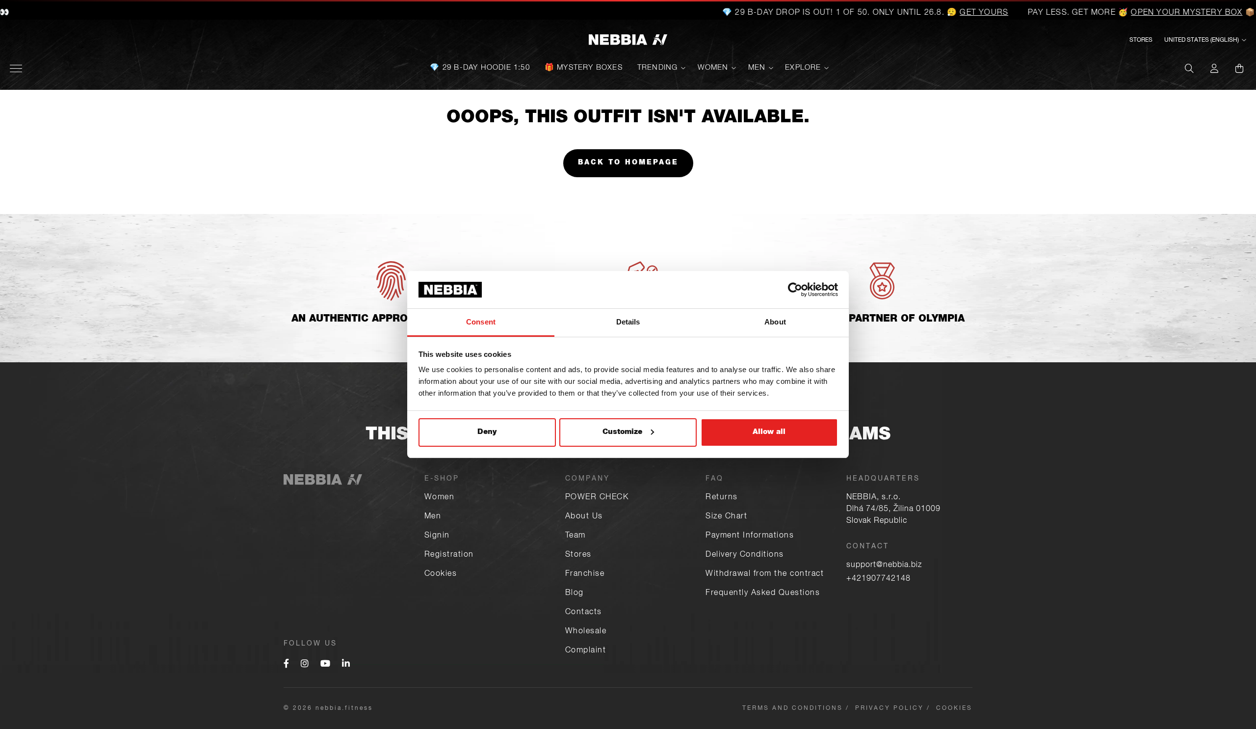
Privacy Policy (889, 708)
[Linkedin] (346, 664)
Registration (449, 555)
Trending (657, 68)
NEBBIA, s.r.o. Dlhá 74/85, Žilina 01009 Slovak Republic (893, 509)
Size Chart (726, 517)
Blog (574, 593)
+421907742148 (878, 579)
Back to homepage (628, 163)
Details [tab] (628, 322)
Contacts (583, 613)
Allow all (769, 432)
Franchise (585, 574)
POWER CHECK (597, 498)
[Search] (1189, 68)
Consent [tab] (481, 322)
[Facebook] (286, 664)
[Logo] (628, 40)
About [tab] (775, 322)
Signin (437, 536)
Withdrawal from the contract (765, 574)
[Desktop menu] (16, 68)
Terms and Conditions (792, 708)
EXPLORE (803, 68)
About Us (584, 517)
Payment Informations (750, 536)
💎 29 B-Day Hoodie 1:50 (479, 68)
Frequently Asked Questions (763, 593)
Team (575, 536)
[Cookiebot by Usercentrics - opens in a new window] (795, 289)
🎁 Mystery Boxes (584, 68)
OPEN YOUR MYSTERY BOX (1156, 13)
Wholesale (586, 632)
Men (757, 68)
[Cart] (1239, 68)
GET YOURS (953, 13)
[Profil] (1214, 68)
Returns (722, 498)
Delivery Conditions (745, 555)
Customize (622, 432)
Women (713, 68)
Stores (1140, 40)
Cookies (440, 574)
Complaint (585, 651)
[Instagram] (305, 664)
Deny (487, 432)
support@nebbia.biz (884, 565)
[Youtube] (325, 664)
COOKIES (954, 708)
